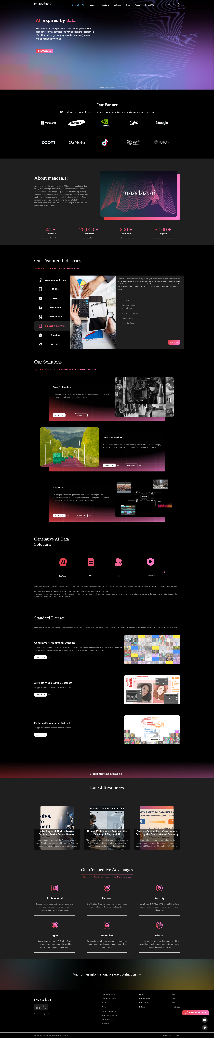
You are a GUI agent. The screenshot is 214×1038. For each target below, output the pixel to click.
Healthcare (105, 1024)
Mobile (104, 1007)
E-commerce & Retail (109, 999)
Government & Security (109, 1015)
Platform (142, 994)
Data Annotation (144, 999)
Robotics (104, 1003)
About (174, 999)
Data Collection (144, 1003)
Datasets (142, 1007)
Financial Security (108, 1019)
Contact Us (176, 1007)
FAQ (173, 1003)
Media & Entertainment (109, 1011)
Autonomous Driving (108, 994)
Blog (173, 994)
